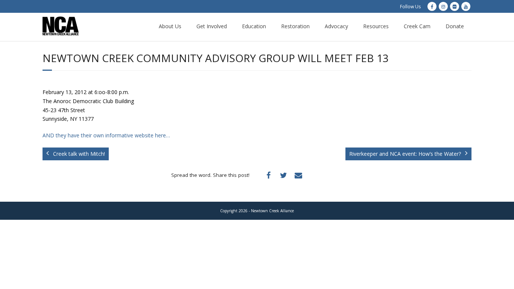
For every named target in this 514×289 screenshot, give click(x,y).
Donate (455, 26)
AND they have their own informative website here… (106, 135)
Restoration (295, 26)
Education (254, 26)
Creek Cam (417, 26)
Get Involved (211, 26)
